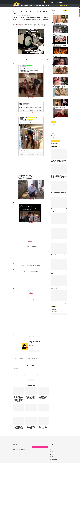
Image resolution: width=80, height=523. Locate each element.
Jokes (34, 5)
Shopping (48, 5)
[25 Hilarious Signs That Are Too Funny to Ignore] (59, 280)
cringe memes (15, 358)
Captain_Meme (32, 222)
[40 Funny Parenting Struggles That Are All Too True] (31, 407)
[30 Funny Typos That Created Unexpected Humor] (31, 421)
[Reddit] (79, 11)
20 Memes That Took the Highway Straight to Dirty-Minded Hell (58, 161)
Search (65, 10)
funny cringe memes (34, 358)
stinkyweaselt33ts (31, 293)
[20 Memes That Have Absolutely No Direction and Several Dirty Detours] (59, 218)
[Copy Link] (79, 13)
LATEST (44, 2)
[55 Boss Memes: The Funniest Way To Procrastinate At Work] (43, 407)
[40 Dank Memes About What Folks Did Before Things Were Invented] (18, 421)
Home (13, 8)
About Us (14, 446)
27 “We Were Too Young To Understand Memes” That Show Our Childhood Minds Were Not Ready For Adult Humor (18, 399)
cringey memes (28, 358)
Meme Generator (64, 5)
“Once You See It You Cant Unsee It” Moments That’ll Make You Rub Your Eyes (59, 194)
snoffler (32, 318)
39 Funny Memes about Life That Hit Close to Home (43, 427)
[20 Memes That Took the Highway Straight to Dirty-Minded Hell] (59, 154)
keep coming (20, 24)
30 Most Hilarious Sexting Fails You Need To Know (18, 413)
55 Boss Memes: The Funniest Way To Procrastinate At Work (43, 413)
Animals (30, 5)
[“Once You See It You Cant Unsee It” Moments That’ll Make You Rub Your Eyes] (59, 186)
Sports (43, 5)
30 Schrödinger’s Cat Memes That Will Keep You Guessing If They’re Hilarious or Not (58, 256)
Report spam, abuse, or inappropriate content (20, 451)
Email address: (53, 309)
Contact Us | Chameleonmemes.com (19, 449)
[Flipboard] (79, 7)
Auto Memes (38, 5)
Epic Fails (26, 5)
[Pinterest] (79, 12)
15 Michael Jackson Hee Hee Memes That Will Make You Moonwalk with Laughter (59, 272)
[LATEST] (44, 1)
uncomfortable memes (38, 59)
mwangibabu (32, 97)
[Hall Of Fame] (52, 1)
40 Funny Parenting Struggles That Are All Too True (31, 413)
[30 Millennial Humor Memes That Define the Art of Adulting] (43, 391)
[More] (79, 16)
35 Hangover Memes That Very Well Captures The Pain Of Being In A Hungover (59, 210)
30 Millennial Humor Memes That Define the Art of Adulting (43, 397)
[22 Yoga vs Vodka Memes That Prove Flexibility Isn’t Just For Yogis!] (31, 391)
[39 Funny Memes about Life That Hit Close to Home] (43, 421)
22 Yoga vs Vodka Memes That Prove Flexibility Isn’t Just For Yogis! (31, 397)
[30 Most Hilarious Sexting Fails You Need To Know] (18, 407)
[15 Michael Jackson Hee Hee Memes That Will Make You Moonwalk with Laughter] (59, 264)
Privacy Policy (15, 444)
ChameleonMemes (18, 15)
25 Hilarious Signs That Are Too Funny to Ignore (58, 287)
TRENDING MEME (59, 2)
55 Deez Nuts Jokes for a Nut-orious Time (59, 240)
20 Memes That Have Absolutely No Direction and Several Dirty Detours (59, 225)
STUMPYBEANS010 (32, 241)
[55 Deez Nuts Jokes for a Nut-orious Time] (59, 233)
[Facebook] (79, 8)
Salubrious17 (32, 199)
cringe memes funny (21, 358)
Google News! (25, 354)
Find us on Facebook (54, 143)
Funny (22, 5)
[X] (79, 9)
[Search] (57, 5)
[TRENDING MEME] (59, 1)
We (47, 59)
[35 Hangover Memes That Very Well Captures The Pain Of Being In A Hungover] (59, 202)
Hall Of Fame (52, 2)
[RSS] (79, 15)
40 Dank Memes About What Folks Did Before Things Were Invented (18, 427)
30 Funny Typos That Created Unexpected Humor (31, 427)
